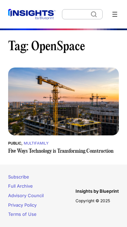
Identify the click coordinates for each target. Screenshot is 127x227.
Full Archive (20, 186)
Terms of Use (22, 214)
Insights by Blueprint (97, 191)
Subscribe (18, 176)
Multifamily (36, 143)
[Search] (93, 14)
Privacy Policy (22, 205)
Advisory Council (26, 195)
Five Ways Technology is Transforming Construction (60, 151)
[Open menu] (115, 14)
